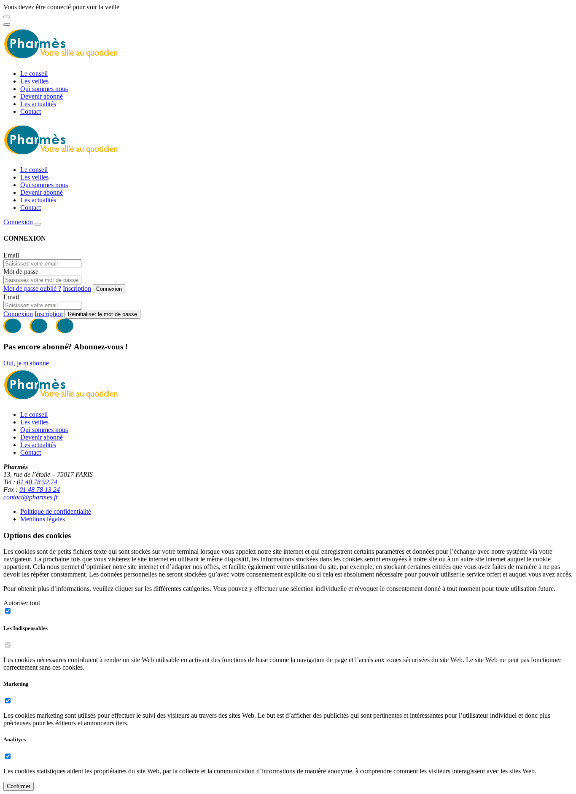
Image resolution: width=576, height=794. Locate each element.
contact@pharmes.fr (30, 497)
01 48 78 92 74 (37, 482)
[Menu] (6, 24)
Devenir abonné (41, 96)
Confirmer (18, 786)
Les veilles (34, 81)
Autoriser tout (21, 602)
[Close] (6, 17)
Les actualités (38, 103)
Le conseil (34, 73)
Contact (30, 111)
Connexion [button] (18, 313)
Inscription (77, 288)
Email (11, 255)
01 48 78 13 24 (39, 489)
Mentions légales (42, 519)
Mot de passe (20, 271)
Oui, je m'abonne (26, 363)
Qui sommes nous (44, 88)
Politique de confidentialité (55, 511)
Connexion (18, 221)
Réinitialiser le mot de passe (102, 314)
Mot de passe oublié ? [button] (32, 288)
